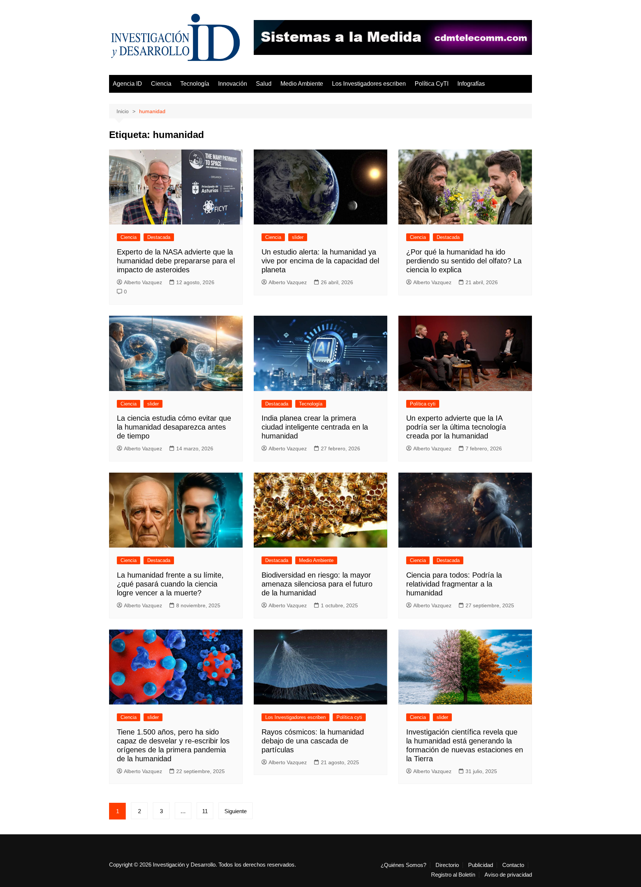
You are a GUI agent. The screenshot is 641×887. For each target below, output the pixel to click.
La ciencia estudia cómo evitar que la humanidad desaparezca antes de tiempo (174, 427)
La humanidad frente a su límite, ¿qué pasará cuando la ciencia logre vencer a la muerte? (170, 584)
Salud (264, 84)
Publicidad (480, 865)
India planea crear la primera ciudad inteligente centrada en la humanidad (315, 427)
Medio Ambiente (301, 84)
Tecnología (194, 84)
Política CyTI (431, 84)
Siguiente (235, 811)
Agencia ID (127, 84)
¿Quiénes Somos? (403, 865)
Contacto (513, 865)
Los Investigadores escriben (369, 84)
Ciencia (161, 84)
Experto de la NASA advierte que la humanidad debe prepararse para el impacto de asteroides (176, 261)
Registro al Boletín (453, 875)
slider (297, 237)
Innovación (232, 84)
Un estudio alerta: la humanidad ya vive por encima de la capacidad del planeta (320, 261)
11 (205, 811)
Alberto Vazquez (143, 282)
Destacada (158, 237)
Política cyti (422, 404)
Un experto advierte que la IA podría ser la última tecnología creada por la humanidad (456, 427)
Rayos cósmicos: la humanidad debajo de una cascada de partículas (313, 741)
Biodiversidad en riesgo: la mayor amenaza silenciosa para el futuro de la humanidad (317, 584)
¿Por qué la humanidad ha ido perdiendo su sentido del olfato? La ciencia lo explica (464, 261)
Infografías (471, 84)
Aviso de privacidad (508, 875)
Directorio (447, 865)
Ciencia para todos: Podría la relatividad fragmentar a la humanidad (454, 584)
